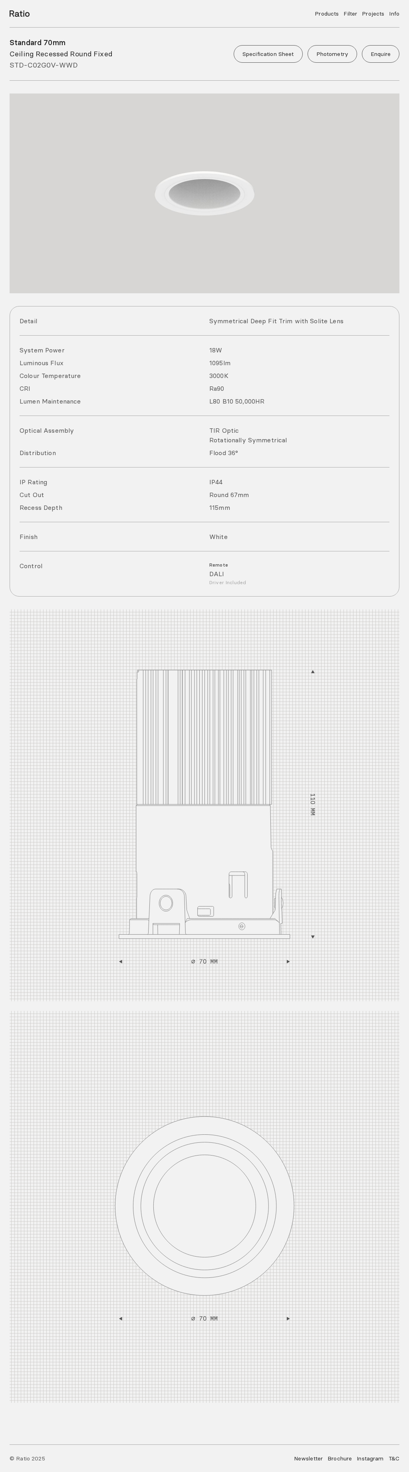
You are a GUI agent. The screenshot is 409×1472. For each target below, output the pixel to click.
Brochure (340, 1458)
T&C (394, 1458)
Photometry (332, 54)
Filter (350, 13)
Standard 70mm (38, 42)
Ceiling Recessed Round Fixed (61, 53)
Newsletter (308, 1458)
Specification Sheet (268, 54)
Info (394, 13)
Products (327, 13)
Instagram (370, 1458)
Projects (373, 13)
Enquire (381, 54)
